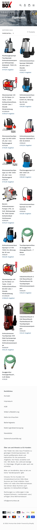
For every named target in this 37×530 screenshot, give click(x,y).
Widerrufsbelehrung (11, 412)
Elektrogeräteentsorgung (13, 428)
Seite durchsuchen (11, 417)
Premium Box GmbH (14, 523)
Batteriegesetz (9, 422)
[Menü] (33, 5)
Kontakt (7, 396)
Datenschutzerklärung (12, 438)
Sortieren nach (7, 30)
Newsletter (8, 433)
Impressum (8, 401)
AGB (5, 406)
